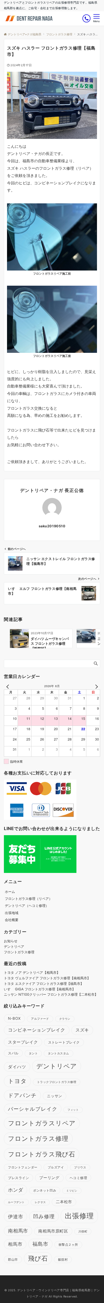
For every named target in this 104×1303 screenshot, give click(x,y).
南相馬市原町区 (53, 1231)
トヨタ (17, 1080)
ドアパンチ (22, 1095)
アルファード (40, 1018)
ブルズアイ (56, 1167)
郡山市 (13, 1259)
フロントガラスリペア (42, 1123)
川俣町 (82, 1231)
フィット (73, 1109)
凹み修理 (43, 1216)
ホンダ (15, 1190)
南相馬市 (18, 1231)
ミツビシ (71, 1190)
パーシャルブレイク (32, 1109)
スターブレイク (23, 1042)
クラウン (64, 1018)
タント (33, 1053)
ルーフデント (16, 1202)
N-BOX (14, 1018)
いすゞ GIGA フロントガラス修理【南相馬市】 (39, 989)
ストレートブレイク (64, 1042)
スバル (13, 1053)
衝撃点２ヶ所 (68, 1244)
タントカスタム (58, 1053)
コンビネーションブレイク (36, 1030)
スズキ (82, 1029)
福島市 (40, 1244)
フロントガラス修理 (19, 952)
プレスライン (18, 1178)
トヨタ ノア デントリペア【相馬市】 (32, 972)
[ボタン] (86, 18)
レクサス (40, 1202)
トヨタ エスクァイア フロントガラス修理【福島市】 (44, 983)
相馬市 (15, 1244)
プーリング (49, 1177)
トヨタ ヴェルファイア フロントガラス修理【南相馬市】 (47, 978)
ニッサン (54, 1096)
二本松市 (64, 1202)
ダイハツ (17, 1066)
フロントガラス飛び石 (41, 1154)
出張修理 (79, 1216)
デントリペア (14, 946)
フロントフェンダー (22, 1167)
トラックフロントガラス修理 (56, 1082)
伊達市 (15, 1216)
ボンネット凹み (44, 1190)
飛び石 (38, 1258)
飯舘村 (63, 1259)
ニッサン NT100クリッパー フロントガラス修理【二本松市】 (51, 994)
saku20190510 (52, 526)
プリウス (80, 1167)
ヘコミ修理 (78, 1178)
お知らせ (10, 941)
